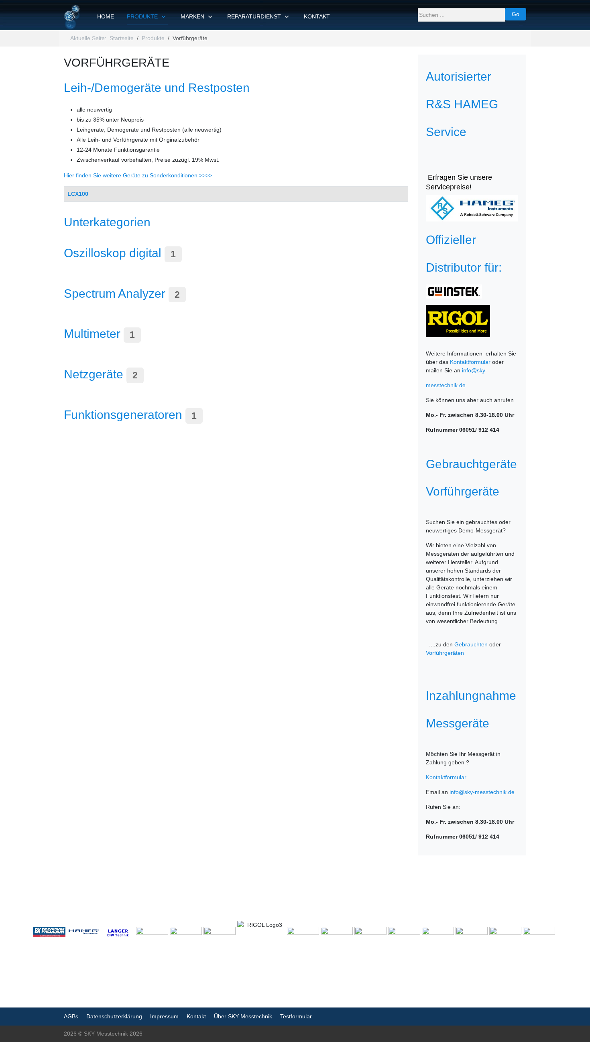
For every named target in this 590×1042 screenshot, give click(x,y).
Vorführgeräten (445, 653)
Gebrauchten (471, 644)
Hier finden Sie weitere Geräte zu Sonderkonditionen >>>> (138, 175)
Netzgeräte (93, 374)
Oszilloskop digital (112, 253)
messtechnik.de (446, 385)
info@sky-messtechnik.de (482, 792)
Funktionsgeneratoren (123, 414)
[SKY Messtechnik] (72, 17)
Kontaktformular (470, 362)
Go (515, 14)
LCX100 (77, 194)
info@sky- (474, 370)
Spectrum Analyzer (114, 293)
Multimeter (92, 333)
